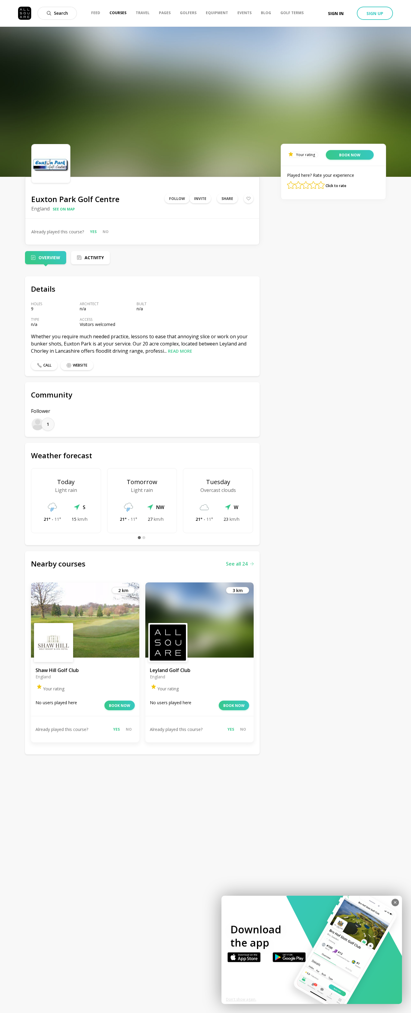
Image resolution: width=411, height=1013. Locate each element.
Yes (93, 231)
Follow (177, 198)
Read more (180, 351)
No (106, 231)
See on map (64, 209)
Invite (200, 198)
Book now (119, 705)
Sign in (336, 13)
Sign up (374, 13)
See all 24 (237, 563)
